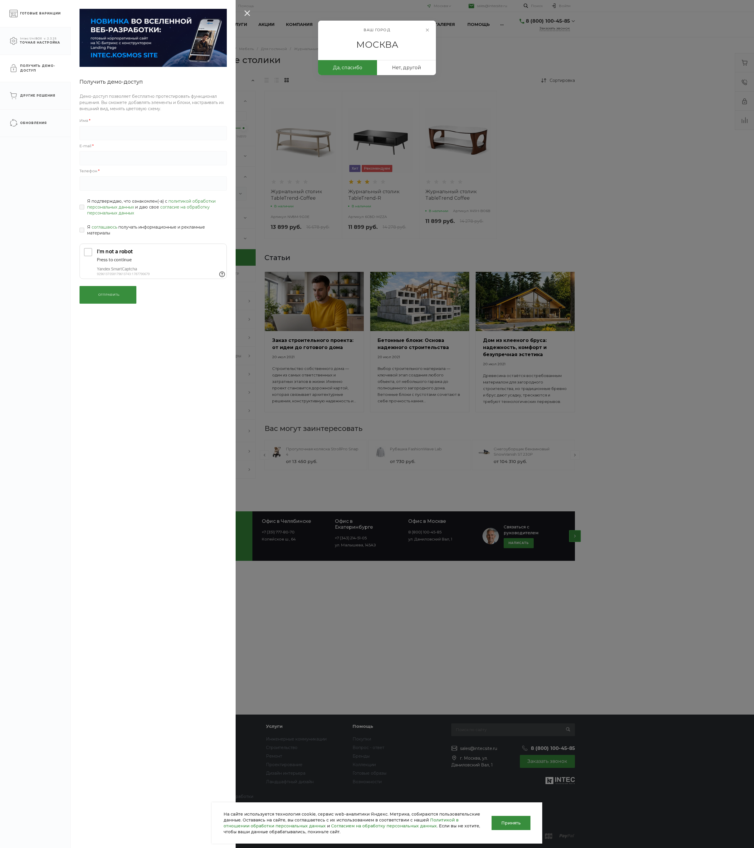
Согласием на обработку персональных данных (384, 826)
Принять (511, 823)
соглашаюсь (104, 227)
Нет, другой (406, 67)
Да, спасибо (347, 67)
